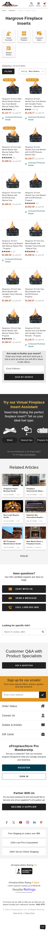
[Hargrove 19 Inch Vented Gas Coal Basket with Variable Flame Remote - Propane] (35, 315)
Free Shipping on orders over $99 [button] (24, 833)
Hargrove (12, 10)
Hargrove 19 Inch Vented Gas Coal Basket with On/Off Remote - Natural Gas (35, 151)
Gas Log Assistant (27, 455)
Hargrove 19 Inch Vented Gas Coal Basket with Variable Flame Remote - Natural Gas (35, 102)
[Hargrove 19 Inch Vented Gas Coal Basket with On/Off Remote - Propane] (35, 180)
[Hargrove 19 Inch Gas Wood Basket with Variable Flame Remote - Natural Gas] (35, 228)
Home (4, 10)
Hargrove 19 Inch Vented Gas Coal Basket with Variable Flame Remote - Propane (35, 332)
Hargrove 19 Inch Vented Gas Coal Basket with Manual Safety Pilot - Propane (12, 244)
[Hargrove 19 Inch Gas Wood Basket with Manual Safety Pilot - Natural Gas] (12, 134)
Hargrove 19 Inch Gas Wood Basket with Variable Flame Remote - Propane (12, 293)
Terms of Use (18, 913)
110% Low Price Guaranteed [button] (24, 842)
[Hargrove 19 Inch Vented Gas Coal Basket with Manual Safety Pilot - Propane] (12, 228)
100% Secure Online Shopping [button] (24, 852)
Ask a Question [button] (24, 665)
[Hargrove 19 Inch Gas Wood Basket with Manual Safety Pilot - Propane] (12, 315)
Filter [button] (8, 71)
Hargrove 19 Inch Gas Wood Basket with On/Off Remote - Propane (34, 293)
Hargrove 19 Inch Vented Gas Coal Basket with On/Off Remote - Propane (35, 196)
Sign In (24, 776)
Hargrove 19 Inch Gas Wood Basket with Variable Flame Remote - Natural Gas (35, 244)
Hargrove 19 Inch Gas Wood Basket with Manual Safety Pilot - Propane (11, 332)
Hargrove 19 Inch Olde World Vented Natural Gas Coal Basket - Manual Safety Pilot (12, 102)
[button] (24, 598)
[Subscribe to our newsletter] (42, 695)
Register (24, 768)
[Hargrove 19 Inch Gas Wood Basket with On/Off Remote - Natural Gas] (12, 180)
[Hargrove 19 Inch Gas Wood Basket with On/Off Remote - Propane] (35, 276)
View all (24, 556)
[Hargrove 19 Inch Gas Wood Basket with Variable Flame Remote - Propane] (12, 276)
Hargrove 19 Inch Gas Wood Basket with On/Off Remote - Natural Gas (11, 196)
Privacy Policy (30, 913)
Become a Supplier (24, 807)
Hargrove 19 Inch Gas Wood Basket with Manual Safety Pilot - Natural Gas (11, 151)
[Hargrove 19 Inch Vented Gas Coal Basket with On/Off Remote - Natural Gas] (35, 134)
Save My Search (24, 377)
